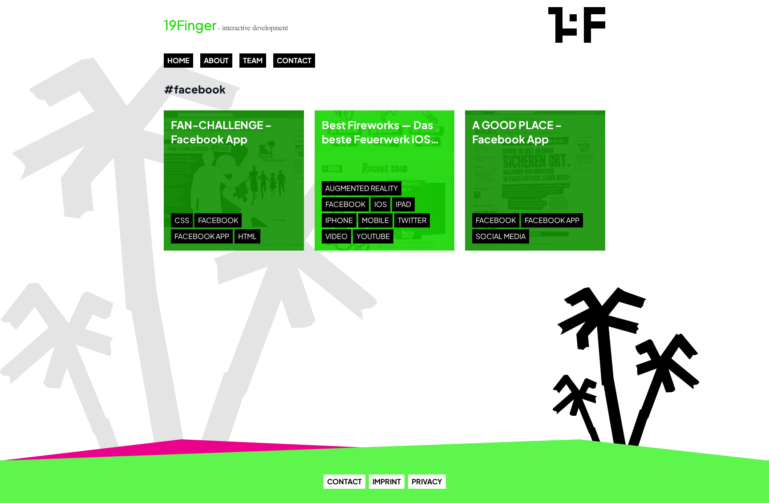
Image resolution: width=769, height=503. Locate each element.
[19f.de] (576, 25)
